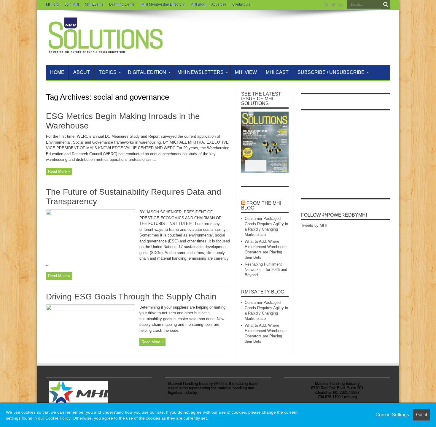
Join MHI (72, 4)
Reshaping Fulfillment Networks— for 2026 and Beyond (266, 269)
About (81, 72)
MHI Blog (197, 4)
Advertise (218, 4)
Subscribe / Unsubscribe (331, 72)
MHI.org (52, 4)
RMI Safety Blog (262, 291)
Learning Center (122, 4)
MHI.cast (277, 72)
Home (57, 72)
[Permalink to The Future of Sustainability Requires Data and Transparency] (90, 214)
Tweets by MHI (314, 225)
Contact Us (241, 4)
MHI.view (246, 72)
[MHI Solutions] (105, 50)
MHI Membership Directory (162, 4)
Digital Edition (147, 72)
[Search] (385, 4)
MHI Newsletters (200, 72)
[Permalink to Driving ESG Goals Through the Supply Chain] (90, 309)
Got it (421, 414)
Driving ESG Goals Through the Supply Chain (131, 296)
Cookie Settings (392, 414)
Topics (108, 72)
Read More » (59, 171)
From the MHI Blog (261, 205)
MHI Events (94, 4)
